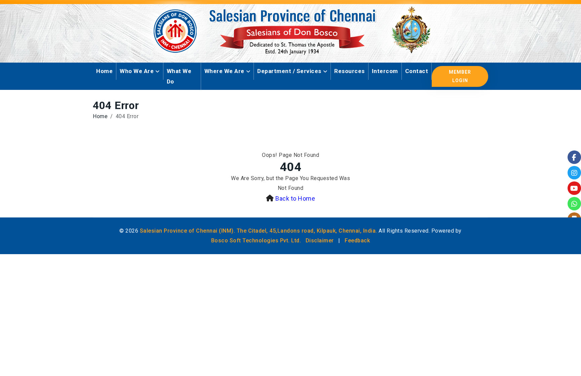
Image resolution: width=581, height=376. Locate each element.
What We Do (179, 76)
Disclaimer (320, 240)
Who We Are (137, 71)
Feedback (357, 240)
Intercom (385, 71)
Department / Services (289, 71)
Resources (349, 71)
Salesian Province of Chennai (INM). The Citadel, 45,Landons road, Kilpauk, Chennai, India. (258, 231)
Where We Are (224, 71)
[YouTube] (574, 188)
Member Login (460, 76)
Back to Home (295, 198)
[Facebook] (574, 157)
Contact (416, 71)
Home (104, 71)
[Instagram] (574, 172)
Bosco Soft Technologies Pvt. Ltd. (256, 240)
